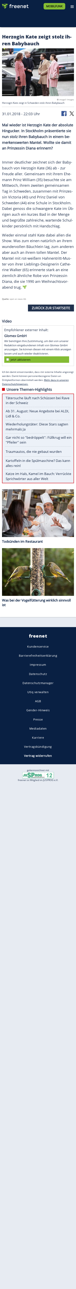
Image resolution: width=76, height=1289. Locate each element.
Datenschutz (38, 674)
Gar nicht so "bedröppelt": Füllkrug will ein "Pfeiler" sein (39, 440)
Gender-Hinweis (38, 710)
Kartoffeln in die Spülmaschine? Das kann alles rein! (38, 463)
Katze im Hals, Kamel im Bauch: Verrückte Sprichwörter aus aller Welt (38, 476)
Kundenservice (38, 646)
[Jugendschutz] (38, 775)
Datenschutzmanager (38, 683)
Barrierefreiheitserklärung (38, 655)
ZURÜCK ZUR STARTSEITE (51, 308)
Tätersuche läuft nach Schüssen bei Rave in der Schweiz (38, 400)
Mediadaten (38, 728)
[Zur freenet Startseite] (15, 5)
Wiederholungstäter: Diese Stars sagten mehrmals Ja (37, 426)
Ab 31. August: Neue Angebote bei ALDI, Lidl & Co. (37, 413)
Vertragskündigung (38, 747)
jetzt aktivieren (21, 360)
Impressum (38, 665)
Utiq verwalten (38, 692)
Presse (38, 719)
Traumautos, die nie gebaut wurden (34, 451)
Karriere (38, 737)
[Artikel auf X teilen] (72, 113)
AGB (38, 701)
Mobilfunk (54, 6)
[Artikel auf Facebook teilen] (64, 113)
